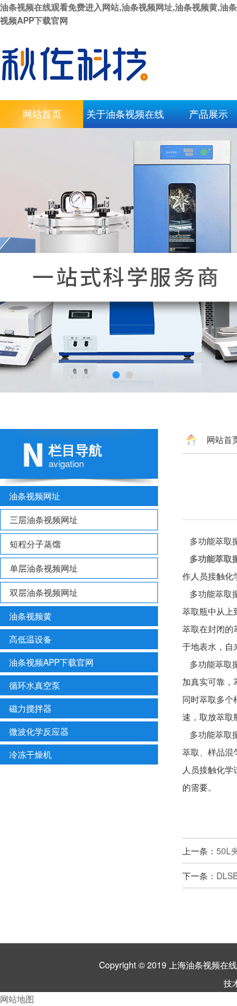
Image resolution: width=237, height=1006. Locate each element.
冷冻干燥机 (30, 754)
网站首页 (41, 114)
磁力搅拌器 (30, 708)
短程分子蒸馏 (35, 544)
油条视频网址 (34, 496)
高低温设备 (30, 639)
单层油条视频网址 (44, 568)
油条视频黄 (30, 616)
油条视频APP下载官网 (51, 662)
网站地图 (17, 999)
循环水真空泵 (34, 685)
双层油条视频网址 (44, 592)
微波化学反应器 (39, 731)
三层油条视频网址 (44, 519)
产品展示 (208, 114)
